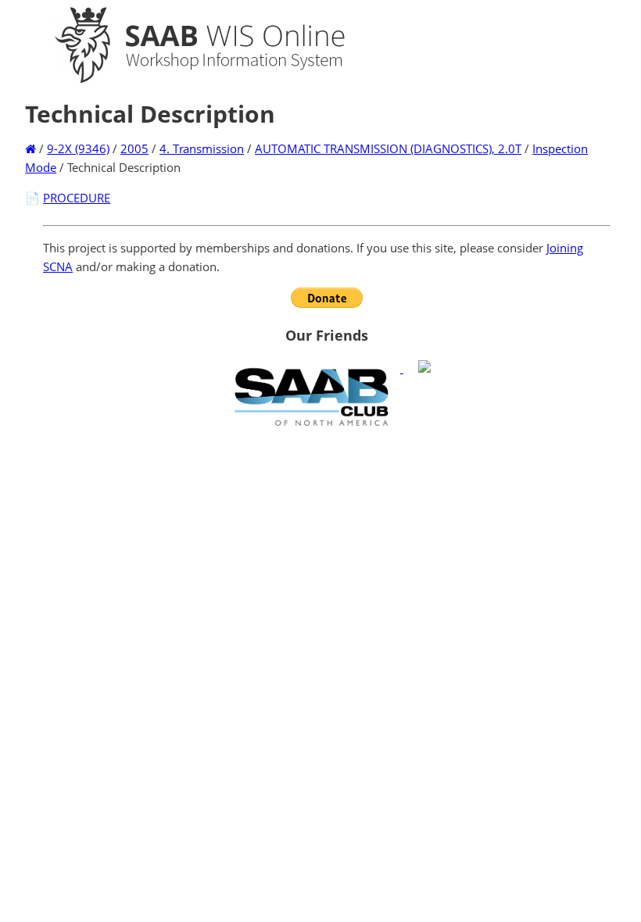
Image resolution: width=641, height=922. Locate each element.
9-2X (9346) (78, 148)
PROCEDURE (76, 197)
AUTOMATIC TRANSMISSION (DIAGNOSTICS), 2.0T (388, 148)
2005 (134, 148)
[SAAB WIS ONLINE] (186, 80)
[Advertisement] (327, 546)
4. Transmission (201, 148)
